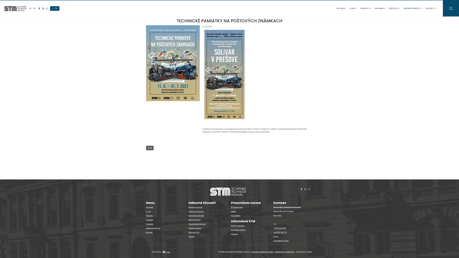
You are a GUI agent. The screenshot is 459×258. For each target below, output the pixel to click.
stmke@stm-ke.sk (281, 241)
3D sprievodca (237, 207)
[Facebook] (39, 8)
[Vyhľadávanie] (451, 8)
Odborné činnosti (411, 8)
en (34, 8)
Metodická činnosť (196, 216)
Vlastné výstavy (195, 228)
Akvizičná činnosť (196, 207)
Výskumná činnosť (196, 211)
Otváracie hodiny (238, 230)
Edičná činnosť (195, 220)
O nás (352, 8)
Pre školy (393, 8)
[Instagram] (43, 8)
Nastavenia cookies (304, 252)
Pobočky (364, 8)
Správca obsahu (237, 226)
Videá (233, 211)
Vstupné (234, 234)
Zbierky (191, 236)
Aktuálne (341, 8)
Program (379, 8)
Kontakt (430, 8)
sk (30, 8)
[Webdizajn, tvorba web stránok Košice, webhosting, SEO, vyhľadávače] (166, 252)
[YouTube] (47, 8)
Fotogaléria (235, 216)
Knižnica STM (194, 232)
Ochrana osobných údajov (262, 252)
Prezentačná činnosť (197, 224)
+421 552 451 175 (280, 232)
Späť (150, 148)
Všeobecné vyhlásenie (284, 252)
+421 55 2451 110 (279, 228)
